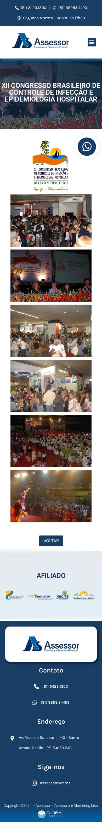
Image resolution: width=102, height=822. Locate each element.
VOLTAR (51, 540)
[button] (92, 42)
